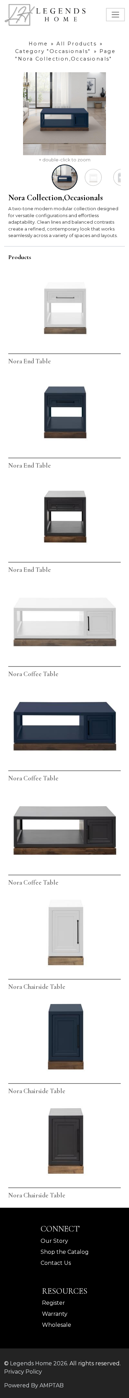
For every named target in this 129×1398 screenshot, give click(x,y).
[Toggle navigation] (115, 14)
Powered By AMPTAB (34, 1385)
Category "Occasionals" (53, 51)
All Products (76, 44)
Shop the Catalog (65, 1252)
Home (38, 44)
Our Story (54, 1241)
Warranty (54, 1314)
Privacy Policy (23, 1371)
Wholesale (56, 1325)
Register (53, 1303)
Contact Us (56, 1263)
